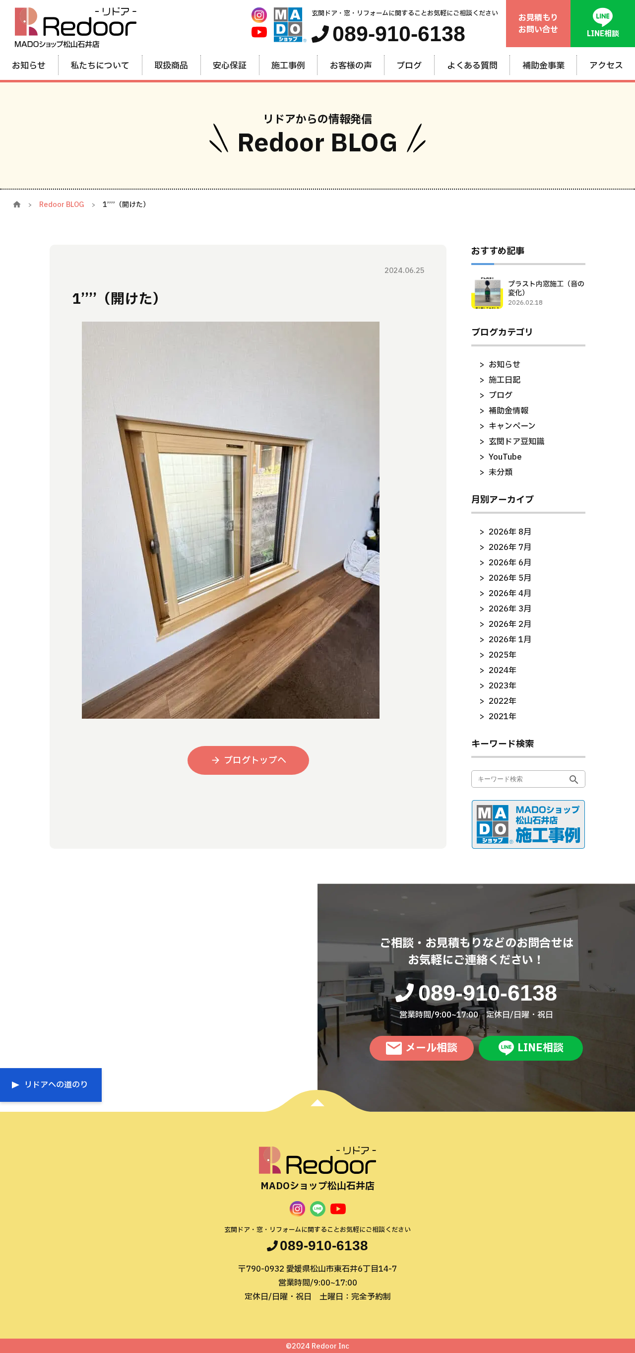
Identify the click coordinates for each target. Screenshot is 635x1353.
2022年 (502, 701)
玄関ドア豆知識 (516, 442)
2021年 (502, 717)
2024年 (502, 670)
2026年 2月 (510, 624)
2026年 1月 (510, 640)
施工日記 (504, 380)
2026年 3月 (510, 609)
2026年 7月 (510, 547)
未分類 (500, 472)
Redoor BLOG (61, 205)
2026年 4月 (510, 594)
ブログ (500, 396)
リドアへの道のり (56, 1085)
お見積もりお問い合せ (538, 24)
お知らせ (504, 365)
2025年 (502, 655)
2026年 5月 (510, 578)
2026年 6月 (510, 563)
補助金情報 (508, 411)
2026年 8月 (510, 532)
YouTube (505, 457)
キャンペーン (512, 426)
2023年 (502, 686)
